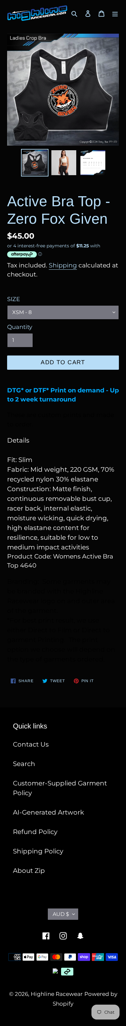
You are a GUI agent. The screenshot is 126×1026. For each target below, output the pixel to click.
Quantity (19, 327)
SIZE (13, 299)
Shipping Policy (38, 851)
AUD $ (61, 914)
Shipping (63, 265)
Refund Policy (35, 832)
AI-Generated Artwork (48, 812)
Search (24, 764)
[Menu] (115, 13)
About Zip (29, 870)
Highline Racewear (57, 994)
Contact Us (31, 744)
